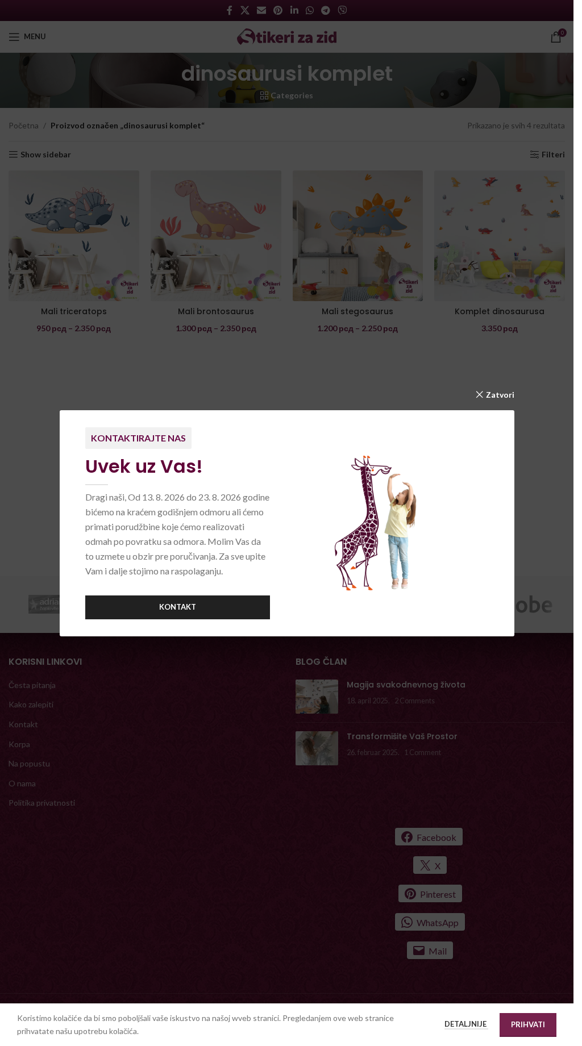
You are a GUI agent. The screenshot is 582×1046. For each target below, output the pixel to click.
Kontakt (177, 606)
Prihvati (528, 1024)
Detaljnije (466, 1023)
